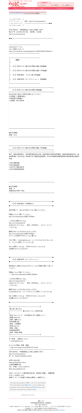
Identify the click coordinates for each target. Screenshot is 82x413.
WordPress (62, 410)
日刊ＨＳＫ (28, 385)
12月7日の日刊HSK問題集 (14, 12)
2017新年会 (21, 12)
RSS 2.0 (35, 387)
